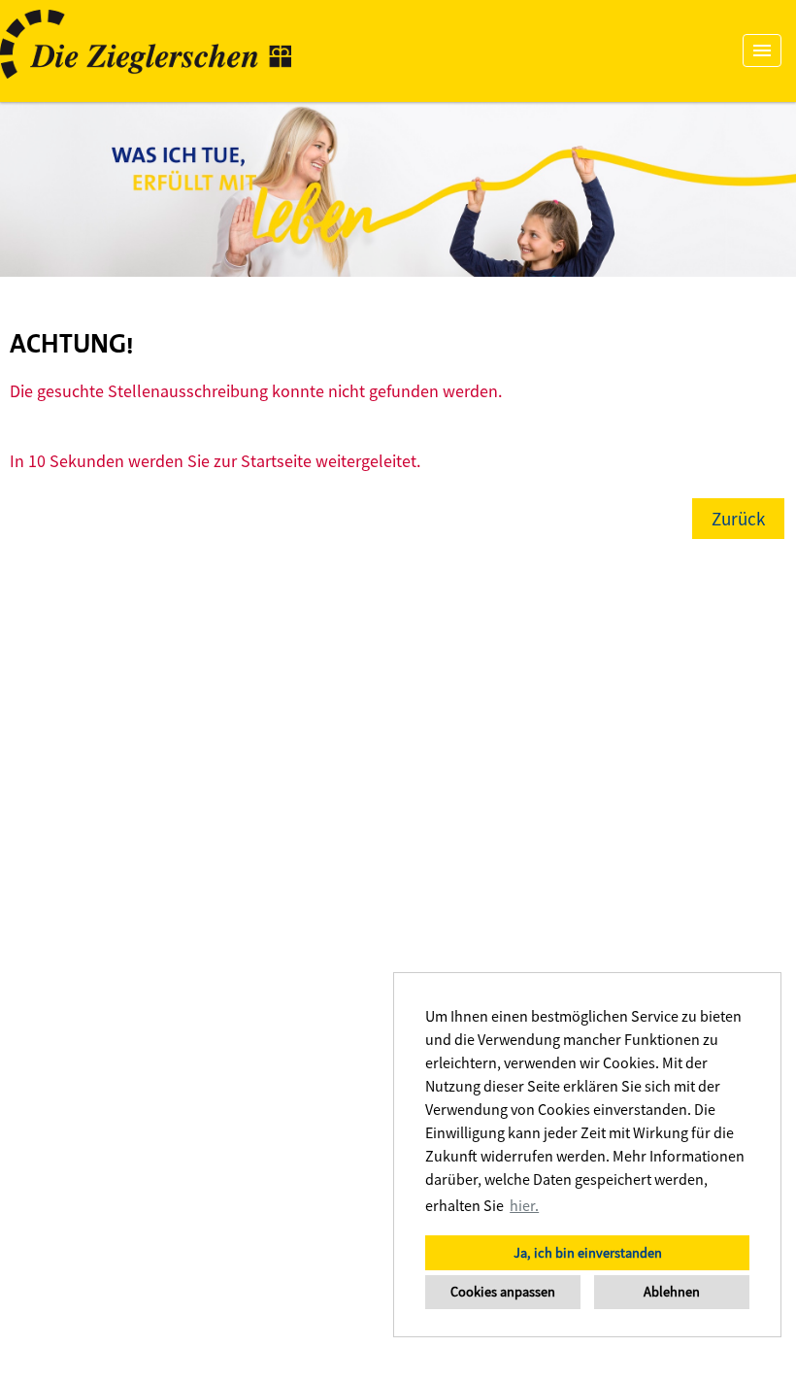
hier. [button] (524, 1205)
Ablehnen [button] (672, 1291)
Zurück (738, 518)
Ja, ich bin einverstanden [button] (588, 1253)
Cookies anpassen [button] (502, 1291)
